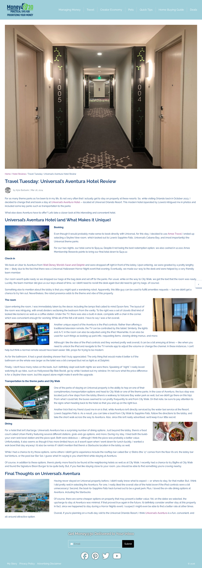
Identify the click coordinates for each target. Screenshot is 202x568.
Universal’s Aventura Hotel (65, 202)
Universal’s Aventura (156, 513)
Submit (128, 544)
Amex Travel (175, 233)
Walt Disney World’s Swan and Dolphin (64, 265)
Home (8, 174)
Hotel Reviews (19, 174)
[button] (198, 284)
